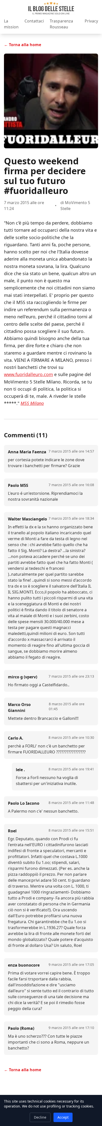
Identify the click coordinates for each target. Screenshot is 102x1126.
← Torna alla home (22, 44)
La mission (11, 24)
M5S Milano (32, 403)
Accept (63, 1117)
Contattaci (34, 21)
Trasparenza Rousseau (61, 24)
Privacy (91, 21)
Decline (40, 1117)
